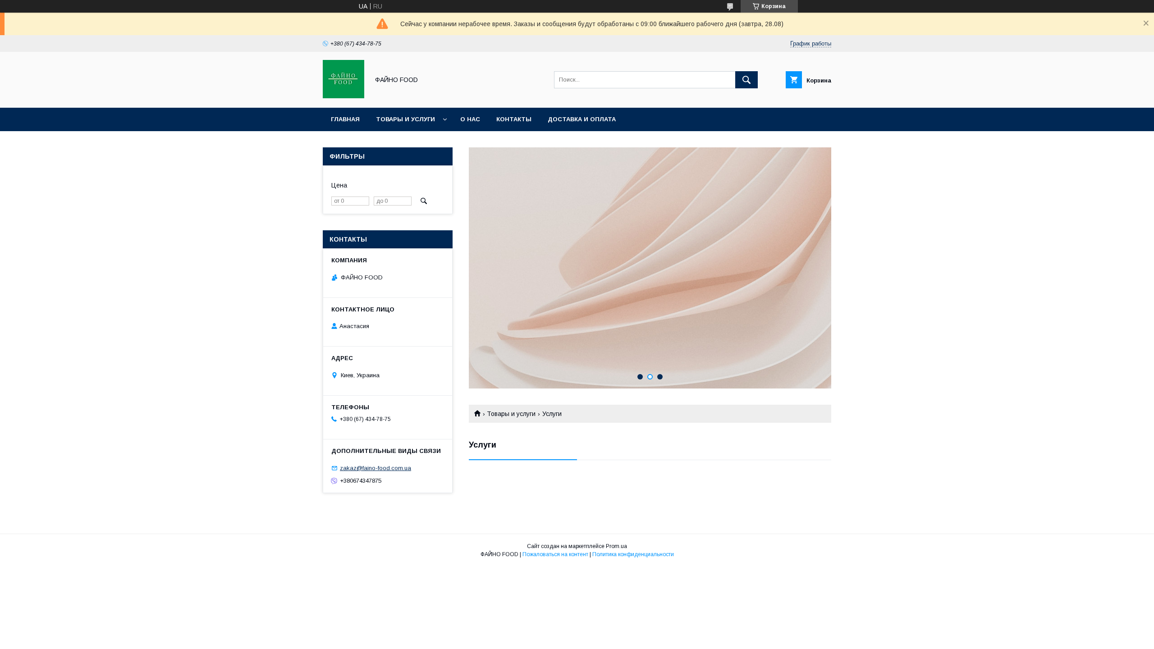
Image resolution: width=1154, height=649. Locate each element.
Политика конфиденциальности (633, 554)
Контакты (513, 119)
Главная (345, 119)
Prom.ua (616, 546)
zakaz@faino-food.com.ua (375, 468)
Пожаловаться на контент (555, 554)
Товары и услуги (405, 119)
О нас (470, 119)
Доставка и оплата (582, 119)
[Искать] (746, 79)
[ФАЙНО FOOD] (343, 96)
